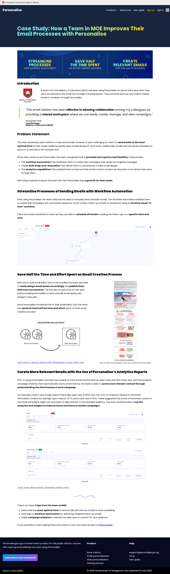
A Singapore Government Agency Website (22, 2)
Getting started (95, 563)
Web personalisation (98, 559)
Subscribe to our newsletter (20, 557)
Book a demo (94, 552)
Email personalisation (98, 556)
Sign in (160, 10)
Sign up (150, 10)
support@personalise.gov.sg (144, 552)
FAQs (132, 556)
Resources (125, 10)
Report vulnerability (13, 570)
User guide (138, 10)
